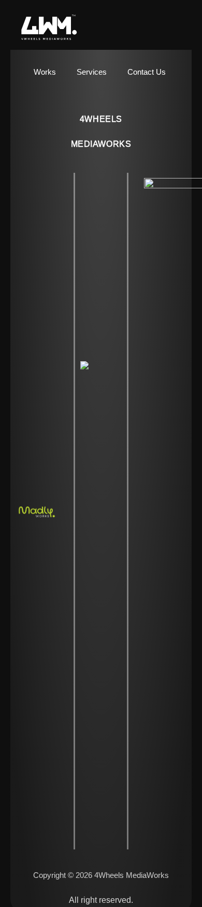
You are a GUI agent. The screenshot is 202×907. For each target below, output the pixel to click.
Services (92, 72)
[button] (183, 27)
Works (45, 72)
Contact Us (146, 72)
